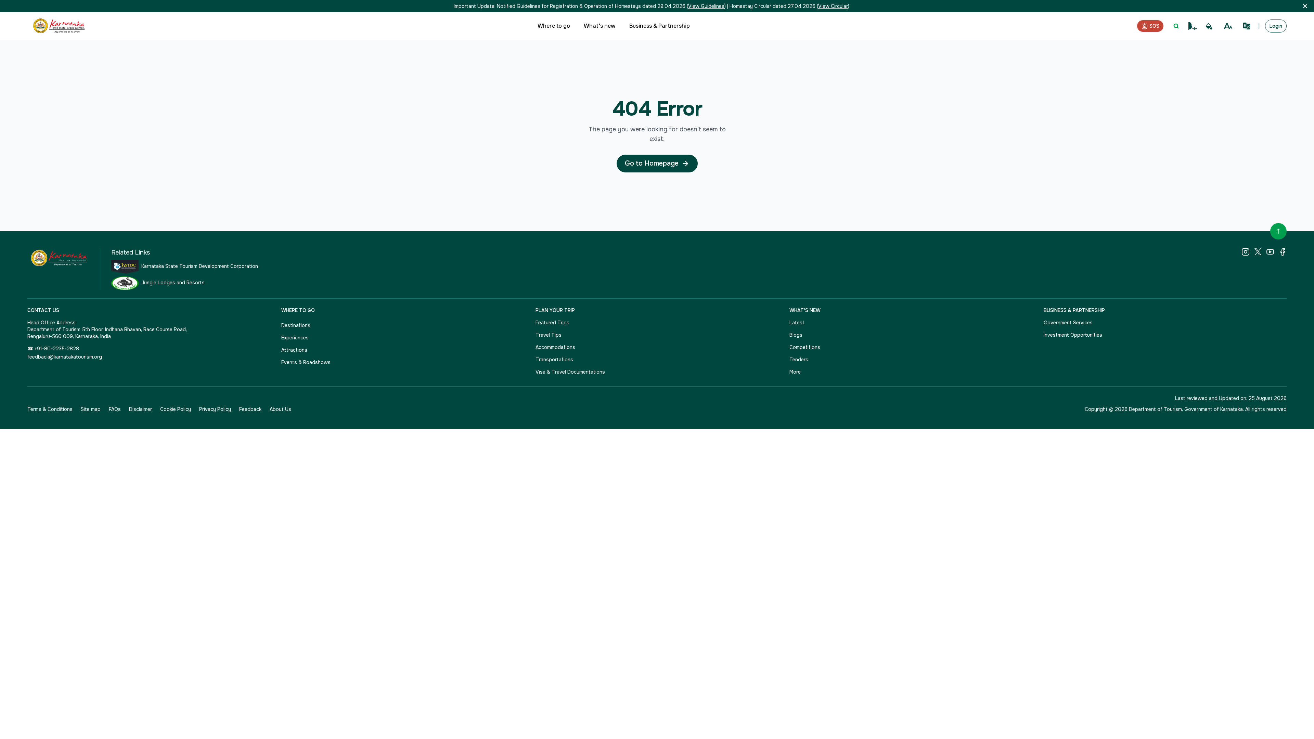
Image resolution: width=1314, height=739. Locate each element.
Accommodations (555, 347)
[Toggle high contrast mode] (1209, 26)
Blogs (795, 335)
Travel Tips (549, 335)
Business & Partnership (659, 25)
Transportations (554, 359)
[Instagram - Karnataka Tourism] (1245, 252)
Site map (91, 409)
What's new (600, 25)
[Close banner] (1305, 6)
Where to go (554, 25)
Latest (796, 323)
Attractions (294, 350)
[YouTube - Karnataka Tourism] (1270, 252)
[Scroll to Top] (1278, 231)
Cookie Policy (175, 409)
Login (1276, 26)
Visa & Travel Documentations (570, 372)
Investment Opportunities (1073, 335)
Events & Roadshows (306, 362)
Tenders (798, 359)
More (795, 372)
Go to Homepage (652, 163)
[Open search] (1176, 26)
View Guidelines (706, 6)
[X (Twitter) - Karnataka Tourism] (1258, 252)
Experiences (295, 338)
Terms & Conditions (50, 409)
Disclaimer (140, 409)
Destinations (295, 325)
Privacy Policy (215, 409)
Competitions (804, 347)
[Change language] (1246, 26)
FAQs (115, 409)
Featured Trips (552, 323)
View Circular (833, 6)
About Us (280, 409)
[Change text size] (1228, 26)
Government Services (1068, 323)
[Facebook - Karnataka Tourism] (1282, 252)
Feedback (250, 409)
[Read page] (1192, 26)
